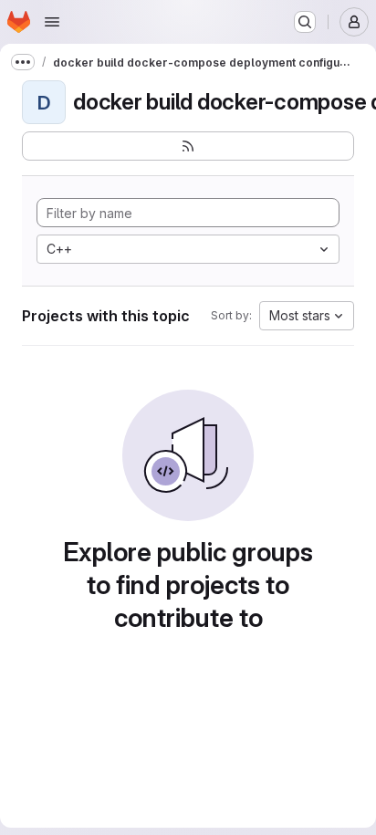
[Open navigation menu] (52, 22)
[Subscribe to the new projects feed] (188, 146)
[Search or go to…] (305, 22)
